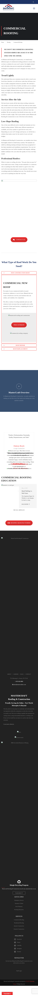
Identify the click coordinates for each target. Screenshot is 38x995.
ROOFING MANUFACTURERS (20, 523)
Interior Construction (19, 926)
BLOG (22, 674)
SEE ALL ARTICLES (19, 510)
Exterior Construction (19, 929)
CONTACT (28, 674)
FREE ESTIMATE (19, 325)
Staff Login (19, 970)
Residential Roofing (19, 923)
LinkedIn (19, 945)
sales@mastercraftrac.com (20, 684)
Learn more (18, 893)
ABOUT (9, 674)
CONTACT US (20, 239)
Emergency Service (19, 900)
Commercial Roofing (19, 919)
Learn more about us (9, 724)
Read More (25, 504)
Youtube (19, 951)
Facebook (19, 939)
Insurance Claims (19, 903)
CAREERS (15, 674)
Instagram (19, 948)
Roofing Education (19, 909)
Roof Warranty (19, 906)
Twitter (18, 942)
